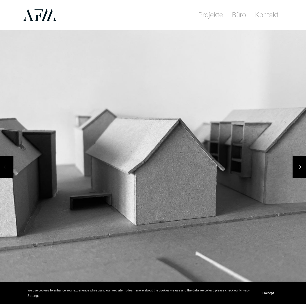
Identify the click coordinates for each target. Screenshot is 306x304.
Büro (239, 15)
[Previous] (6, 167)
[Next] (299, 167)
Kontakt (266, 15)
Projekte (210, 15)
